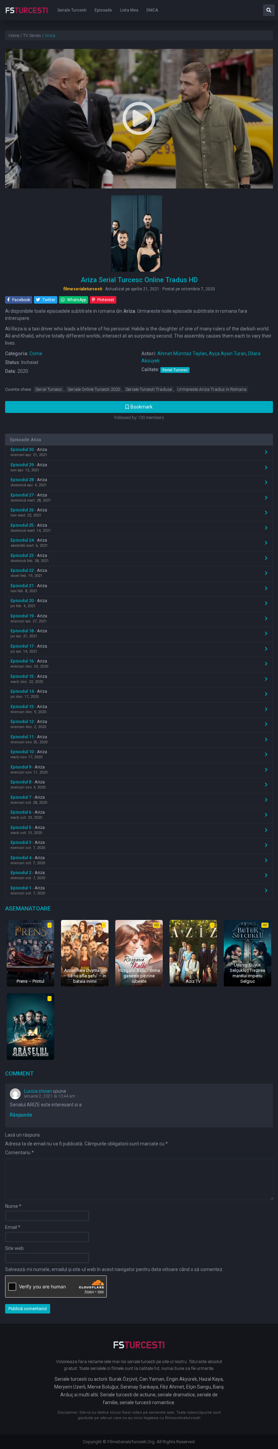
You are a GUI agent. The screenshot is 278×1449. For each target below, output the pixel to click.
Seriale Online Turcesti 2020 (93, 389)
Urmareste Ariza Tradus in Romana (211, 389)
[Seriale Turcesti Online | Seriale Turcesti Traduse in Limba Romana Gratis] (26, 15)
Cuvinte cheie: (18, 389)
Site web (14, 1248)
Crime (35, 353)
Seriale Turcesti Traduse (148, 389)
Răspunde (21, 1115)
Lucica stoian (38, 1091)
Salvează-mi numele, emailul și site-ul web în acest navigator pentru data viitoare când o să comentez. (114, 1269)
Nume (13, 1206)
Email (12, 1227)
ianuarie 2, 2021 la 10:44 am (49, 1096)
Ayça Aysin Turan (227, 353)
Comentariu (19, 1152)
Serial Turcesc (48, 389)
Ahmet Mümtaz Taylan (182, 353)
